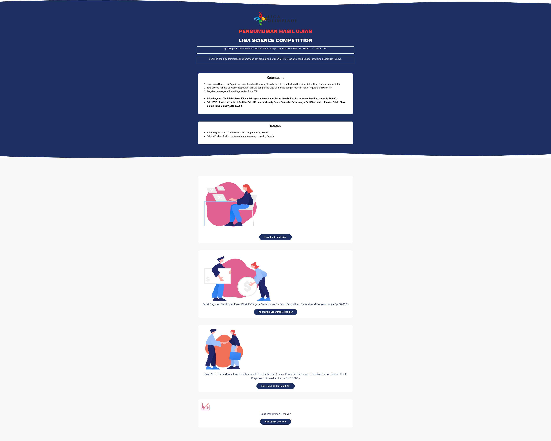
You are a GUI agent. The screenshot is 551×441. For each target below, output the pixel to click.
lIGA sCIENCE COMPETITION (275, 40)
